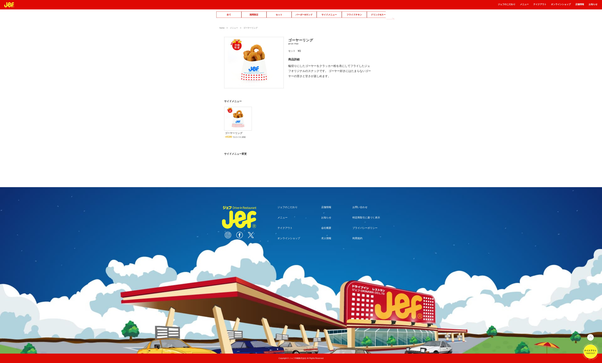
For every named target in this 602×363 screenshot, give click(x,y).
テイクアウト (540, 5)
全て (229, 14)
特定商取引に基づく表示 (366, 217)
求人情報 (326, 238)
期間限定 (254, 14)
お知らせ (593, 5)
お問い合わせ (359, 207)
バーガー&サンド (304, 14)
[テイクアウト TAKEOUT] (590, 358)
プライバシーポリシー (365, 228)
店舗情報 (579, 5)
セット (279, 14)
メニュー (524, 5)
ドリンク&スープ (379, 14)
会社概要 (326, 228)
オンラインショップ (561, 5)
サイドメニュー (329, 14)
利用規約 (357, 238)
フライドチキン (354, 14)
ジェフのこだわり (506, 5)
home (221, 28)
